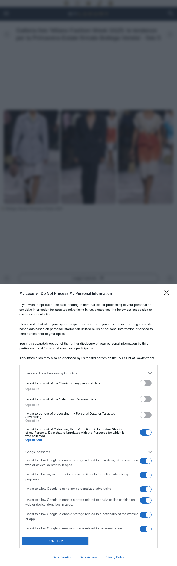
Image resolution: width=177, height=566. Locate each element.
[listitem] (88, 373)
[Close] (168, 293)
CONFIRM (55, 541)
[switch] (146, 383)
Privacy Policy (115, 557)
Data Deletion (62, 557)
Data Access (88, 557)
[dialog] (88, 425)
